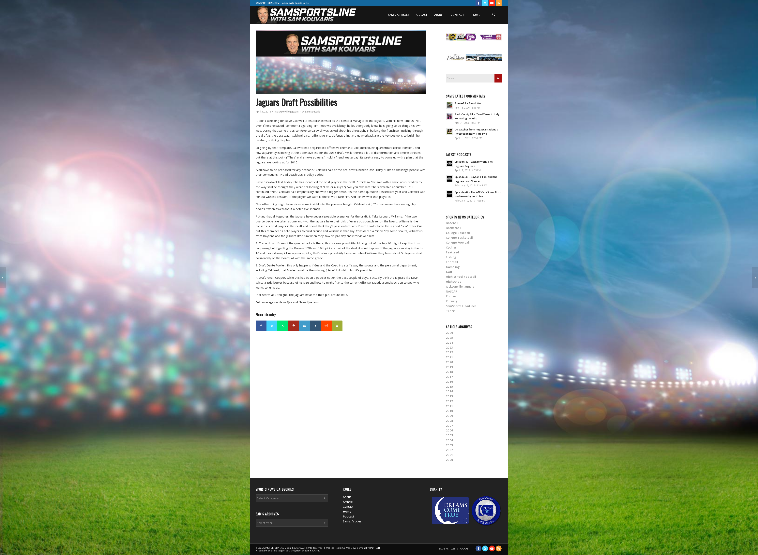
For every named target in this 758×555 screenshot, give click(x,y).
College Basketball (459, 237)
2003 (449, 445)
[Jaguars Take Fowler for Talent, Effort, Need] (755, 277)
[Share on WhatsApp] (282, 326)
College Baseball (458, 233)
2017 (449, 377)
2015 (449, 386)
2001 (449, 455)
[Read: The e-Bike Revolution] (449, 105)
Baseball (452, 223)
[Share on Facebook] (261, 326)
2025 (449, 337)
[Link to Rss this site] (499, 3)
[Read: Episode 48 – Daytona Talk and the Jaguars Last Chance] (449, 178)
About (347, 497)
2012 (449, 401)
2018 (449, 372)
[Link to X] (485, 3)
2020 (449, 362)
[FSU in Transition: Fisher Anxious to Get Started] (3, 277)
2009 (449, 416)
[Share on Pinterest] (293, 326)
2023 (449, 347)
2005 (449, 435)
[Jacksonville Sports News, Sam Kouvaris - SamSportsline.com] (341, 62)
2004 (449, 440)
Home (347, 511)
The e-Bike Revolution (468, 103)
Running (452, 301)
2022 (449, 352)
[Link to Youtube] (492, 3)
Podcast (452, 296)
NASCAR (451, 291)
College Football (458, 242)
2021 (449, 357)
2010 (449, 411)
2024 (449, 342)
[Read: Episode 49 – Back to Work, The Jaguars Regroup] (449, 163)
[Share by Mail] (337, 326)
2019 (449, 367)
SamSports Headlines (461, 306)
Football (452, 262)
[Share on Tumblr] (315, 326)
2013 (449, 396)
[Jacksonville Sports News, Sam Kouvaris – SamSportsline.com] (306, 14)
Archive (348, 502)
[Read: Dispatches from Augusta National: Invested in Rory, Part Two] (449, 131)
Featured (452, 252)
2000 (449, 460)
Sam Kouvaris (312, 111)
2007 (449, 426)
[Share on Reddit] (326, 326)
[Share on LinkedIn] (304, 326)
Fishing (451, 257)
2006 (449, 430)
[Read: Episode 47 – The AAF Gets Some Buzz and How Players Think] (449, 194)
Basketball (453, 228)
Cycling (451, 247)
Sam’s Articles (352, 521)
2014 (449, 391)
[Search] (493, 14)
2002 (449, 450)
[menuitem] (398, 14)
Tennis (451, 311)
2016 (449, 381)
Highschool (454, 281)
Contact (348, 506)
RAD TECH (374, 547)
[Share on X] (271, 326)
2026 (449, 333)
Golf (449, 272)
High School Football (461, 276)
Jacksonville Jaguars (288, 111)
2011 (449, 406)
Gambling (453, 267)
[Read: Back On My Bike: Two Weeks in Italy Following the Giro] (449, 116)
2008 (449, 421)
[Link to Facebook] (478, 3)
